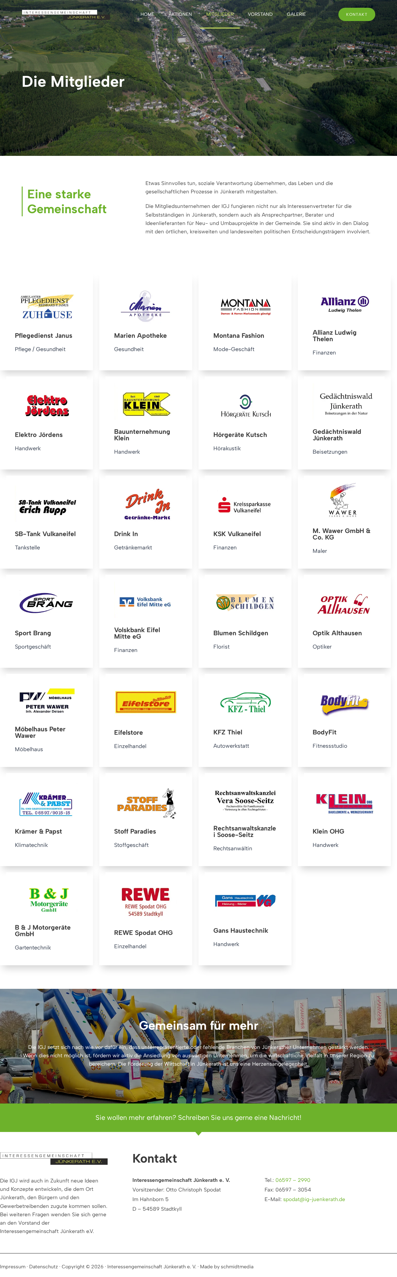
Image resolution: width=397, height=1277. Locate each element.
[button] (13, 1263)
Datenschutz (43, 1267)
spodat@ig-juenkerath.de (314, 1199)
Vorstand (260, 14)
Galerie (296, 14)
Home (147, 14)
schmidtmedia (237, 1267)
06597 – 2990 (292, 1180)
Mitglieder (220, 14)
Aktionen (180, 14)
